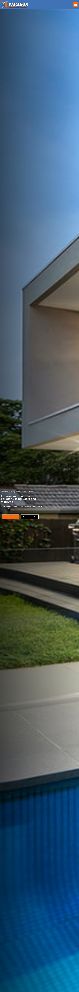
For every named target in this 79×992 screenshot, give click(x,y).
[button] (75, 4)
